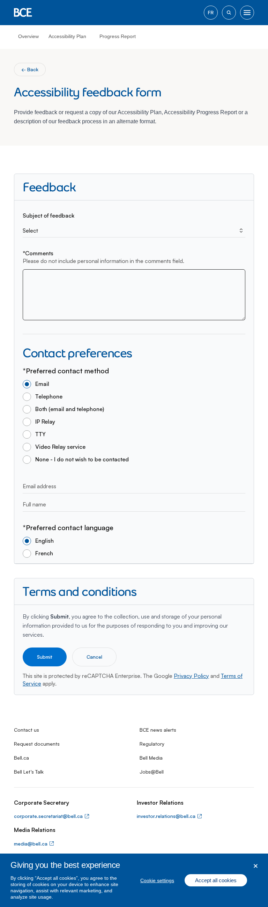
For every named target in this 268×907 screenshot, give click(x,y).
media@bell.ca (30, 844)
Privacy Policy (191, 675)
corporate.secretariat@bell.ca (48, 816)
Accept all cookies (216, 880)
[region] (134, 880)
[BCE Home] (23, 12)
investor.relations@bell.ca (166, 816)
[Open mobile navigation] (247, 13)
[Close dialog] (256, 866)
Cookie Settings (157, 880)
